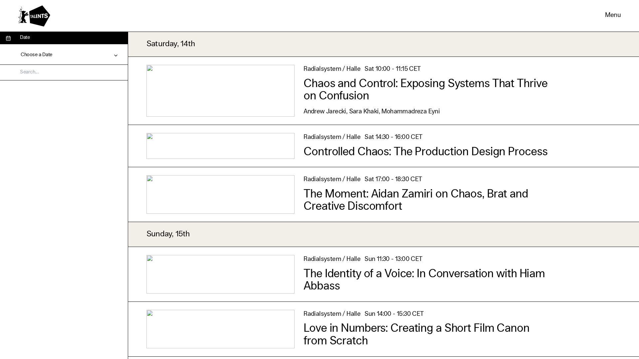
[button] (613, 16)
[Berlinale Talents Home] (34, 16)
